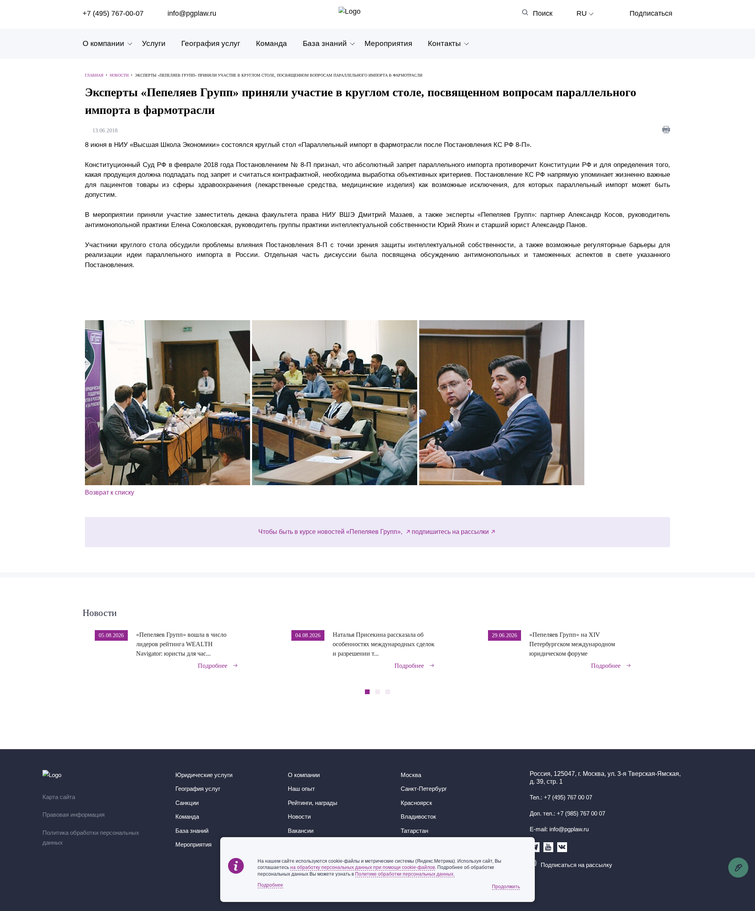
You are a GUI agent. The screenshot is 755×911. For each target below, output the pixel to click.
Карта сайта (58, 797)
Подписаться (651, 13)
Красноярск (416, 802)
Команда (271, 43)
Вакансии (300, 830)
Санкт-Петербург (424, 788)
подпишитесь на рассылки (450, 531)
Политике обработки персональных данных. (405, 874)
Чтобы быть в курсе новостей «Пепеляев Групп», (331, 531)
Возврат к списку (109, 492)
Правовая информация (73, 814)
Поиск (542, 13)
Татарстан (414, 830)
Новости (100, 613)
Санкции (187, 802)
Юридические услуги (203, 775)
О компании (103, 43)
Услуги (154, 43)
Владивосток (418, 816)
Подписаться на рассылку (576, 865)
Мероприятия (388, 43)
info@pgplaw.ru (192, 13)
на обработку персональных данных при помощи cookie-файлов (362, 867)
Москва (411, 775)
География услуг (210, 43)
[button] (669, 644)
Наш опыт (301, 788)
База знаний (325, 43)
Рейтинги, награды (312, 802)
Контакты (444, 43)
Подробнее (212, 665)
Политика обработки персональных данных (90, 837)
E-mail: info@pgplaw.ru (559, 829)
